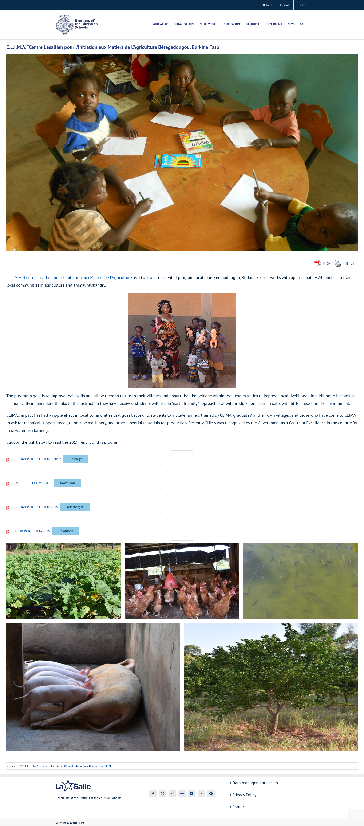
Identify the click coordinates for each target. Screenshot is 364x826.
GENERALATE (34, 765)
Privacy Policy (244, 795)
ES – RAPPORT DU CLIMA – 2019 (37, 459)
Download (67, 483)
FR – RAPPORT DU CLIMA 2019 (36, 507)
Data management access (255, 783)
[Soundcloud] (201, 793)
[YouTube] (191, 793)
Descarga (75, 459)
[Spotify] (211, 793)
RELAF (108, 765)
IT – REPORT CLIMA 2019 (32, 531)
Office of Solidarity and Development (84, 765)
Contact (239, 807)
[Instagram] (172, 793)
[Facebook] (153, 793)
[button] (301, 24)
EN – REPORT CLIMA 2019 (33, 483)
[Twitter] (162, 793)
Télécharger (75, 507)
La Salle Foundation (52, 765)
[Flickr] (182, 793)
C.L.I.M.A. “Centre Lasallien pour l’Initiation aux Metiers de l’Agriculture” (69, 277)
